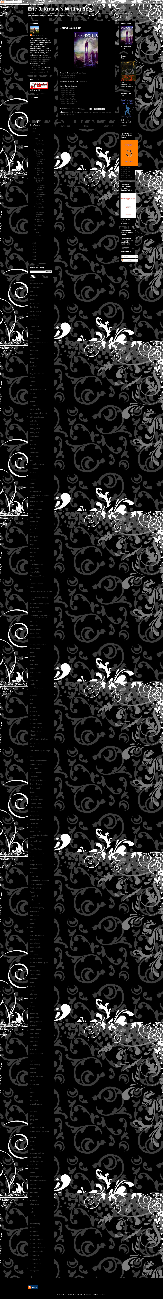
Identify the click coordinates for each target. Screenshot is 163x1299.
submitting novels (36, 688)
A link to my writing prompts (40, 60)
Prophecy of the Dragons (39, 603)
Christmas (33, 397)
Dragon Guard (35, 331)
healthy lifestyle (35, 672)
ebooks (32, 982)
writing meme (35, 1259)
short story (34, 350)
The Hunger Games (37, 884)
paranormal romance (91, 112)
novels (32, 560)
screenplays (34, 456)
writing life (33, 719)
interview (33, 541)
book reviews (35, 517)
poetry (32, 1092)
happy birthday (35, 1029)
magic (32, 544)
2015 (34, 129)
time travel (34, 425)
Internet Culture (36, 819)
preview (33, 323)
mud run (33, 552)
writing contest (35, 1243)
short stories (34, 315)
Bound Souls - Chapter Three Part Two (39, 162)
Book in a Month (36, 772)
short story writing (36, 1161)
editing (32, 986)
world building (35, 1224)
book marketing (36, 947)
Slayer (32, 872)
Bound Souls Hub (39, 208)
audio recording (36, 509)
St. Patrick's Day (36, 611)
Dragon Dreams (36, 784)
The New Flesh (35, 888)
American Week (36, 764)
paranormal (34, 452)
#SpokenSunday (36, 731)
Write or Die (34, 912)
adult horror (34, 915)
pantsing (33, 1072)
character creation (37, 959)
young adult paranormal (39, 342)
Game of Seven (36, 808)
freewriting (34, 1014)
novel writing (34, 338)
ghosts (32, 668)
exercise (33, 444)
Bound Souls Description (39, 221)
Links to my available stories (40, 58)
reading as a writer (37, 1127)
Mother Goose (35, 831)
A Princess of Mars (37, 576)
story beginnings (36, 1177)
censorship (34, 955)
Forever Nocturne (36, 800)
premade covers (36, 1104)
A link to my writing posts (39, 61)
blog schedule (35, 943)
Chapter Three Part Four (68, 103)
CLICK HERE (125, 244)
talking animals (35, 1188)
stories (32, 1173)
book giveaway (35, 629)
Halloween (34, 370)
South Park (34, 876)
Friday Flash (34, 327)
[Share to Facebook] (101, 109)
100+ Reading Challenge (39, 739)
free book (33, 366)
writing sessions (36, 727)
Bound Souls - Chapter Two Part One (39, 187)
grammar (33, 1025)
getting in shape (36, 1021)
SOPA (32, 861)
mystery (33, 1061)
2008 (34, 259)
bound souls (69, 112)
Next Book (38, 225)
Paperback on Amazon (67, 77)
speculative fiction (36, 284)
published (33, 1112)
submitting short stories (38, 1181)
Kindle (32, 588)
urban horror (34, 1204)
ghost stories (34, 529)
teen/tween (34, 1192)
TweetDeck (34, 896)
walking (32, 1212)
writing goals (34, 468)
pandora (33, 1069)
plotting (32, 393)
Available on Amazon (125, 172)
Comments (127, 260)
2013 (34, 243)
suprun (88, 1294)
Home (86, 126)
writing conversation (37, 1247)
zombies (33, 472)
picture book (34, 1084)
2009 (34, 256)
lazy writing (34, 680)
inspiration (34, 1045)
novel (81, 112)
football (32, 1010)
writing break (34, 1235)
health (32, 533)
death (32, 653)
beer (31, 931)
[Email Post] (90, 109)
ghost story (34, 664)
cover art (33, 525)
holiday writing (35, 409)
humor (32, 378)
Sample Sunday (36, 865)
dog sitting (34, 978)
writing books (35, 715)
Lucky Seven (34, 827)
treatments (34, 1200)
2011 (34, 249)
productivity (34, 1108)
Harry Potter (34, 815)
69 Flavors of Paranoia (38, 761)
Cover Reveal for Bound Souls (39, 214)
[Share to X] (99, 109)
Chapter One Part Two (67, 90)
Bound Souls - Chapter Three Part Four (39, 144)
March (37, 232)
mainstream (34, 548)
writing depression (37, 1251)
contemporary (35, 971)
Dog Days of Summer (38, 780)
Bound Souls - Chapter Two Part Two (39, 180)
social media (34, 1169)
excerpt (32, 990)
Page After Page (36, 849)
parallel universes (36, 1076)
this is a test (34, 1196)
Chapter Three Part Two (68, 99)
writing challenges (36, 1239)
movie (32, 1057)
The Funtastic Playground (39, 880)
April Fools (34, 768)
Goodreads (34, 812)
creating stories (35, 974)
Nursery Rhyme (36, 841)
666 (31, 757)
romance (102, 112)
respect (32, 1141)
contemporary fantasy (38, 645)
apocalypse (34, 625)
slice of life (34, 1165)
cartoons (33, 951)
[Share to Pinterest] (104, 109)
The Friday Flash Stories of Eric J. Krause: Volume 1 (40, 616)
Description (83, 82)
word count (34, 1220)
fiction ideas (34, 660)
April (36, 229)
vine (31, 1208)
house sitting (34, 1037)
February (38, 236)
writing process (35, 491)
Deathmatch (34, 776)
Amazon (33, 580)
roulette (33, 1149)
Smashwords (35, 607)
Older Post (108, 126)
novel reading (35, 1065)
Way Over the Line (37, 374)
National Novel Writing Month (41, 592)
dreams (33, 656)
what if (32, 1216)
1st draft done (35, 743)
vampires (33, 696)
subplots (33, 1184)
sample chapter (36, 311)
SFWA (32, 857)
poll (31, 1096)
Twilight (32, 900)
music (32, 556)
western (33, 707)
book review (34, 633)
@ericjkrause (35, 65)
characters (34, 521)
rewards (33, 1145)
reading (33, 684)
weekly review (35, 433)
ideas (32, 676)
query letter (34, 1120)
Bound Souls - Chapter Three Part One (39, 172)
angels (32, 923)
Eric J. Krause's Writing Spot (60, 8)
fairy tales (33, 994)
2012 (34, 246)
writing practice (35, 1263)
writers (32, 1228)
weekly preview (35, 429)
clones (32, 967)
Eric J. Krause (37, 35)
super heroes (35, 460)
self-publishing (35, 1157)
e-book (32, 401)
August (37, 135)
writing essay (35, 1255)
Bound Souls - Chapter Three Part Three (39, 153)
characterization (36, 637)
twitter (32, 488)
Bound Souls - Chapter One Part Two (40, 195)
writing (32, 346)
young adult (34, 568)
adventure (33, 621)
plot (31, 1088)
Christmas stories (36, 584)
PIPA (31, 845)
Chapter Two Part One (67, 92)
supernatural (70, 114)
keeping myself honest (38, 413)
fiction (32, 362)
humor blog (34, 1041)
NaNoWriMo (34, 437)
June (36, 138)
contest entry (35, 649)
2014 (34, 132)
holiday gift (34, 537)
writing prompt (35, 287)
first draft (33, 385)
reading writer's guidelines (40, 1131)
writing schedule (36, 723)
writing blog (34, 1231)
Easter (32, 792)
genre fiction (34, 1018)
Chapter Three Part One (68, 97)
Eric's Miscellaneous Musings (41, 69)
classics (33, 641)
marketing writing (36, 1053)
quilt (31, 1124)
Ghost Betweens (36, 319)
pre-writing (34, 1100)
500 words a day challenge (40, 751)
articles (32, 505)
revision (33, 480)
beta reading (34, 939)
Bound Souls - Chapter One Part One (40, 202)
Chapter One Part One (67, 88)
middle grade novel (37, 417)
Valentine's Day (35, 904)
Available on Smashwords (125, 168)
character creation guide (39, 963)
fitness (32, 1006)
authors (33, 927)
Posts (125, 256)
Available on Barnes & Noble (126, 176)
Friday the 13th (35, 804)
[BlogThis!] (97, 109)
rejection (33, 1137)
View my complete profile (39, 72)
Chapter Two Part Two (67, 95)
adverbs (33, 919)
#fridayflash (34, 295)
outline (32, 448)
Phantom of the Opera (38, 853)
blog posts (34, 513)
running (33, 484)
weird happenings (36, 564)
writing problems (36, 1267)
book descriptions (36, 476)
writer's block (35, 711)
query (32, 1116)
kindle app (34, 1049)
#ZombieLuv (34, 735)
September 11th (36, 868)
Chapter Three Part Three (68, 101)
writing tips (34, 405)
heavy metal (34, 1033)
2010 (34, 253)
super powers (35, 692)
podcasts (33, 421)
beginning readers (37, 935)
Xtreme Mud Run (36, 501)
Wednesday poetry (37, 908)
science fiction (35, 303)
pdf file (32, 1080)
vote (31, 700)
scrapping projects (37, 1153)
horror (76, 112)
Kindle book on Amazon (68, 75)
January (37, 239)
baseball (33, 440)
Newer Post (65, 126)
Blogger (102, 1294)
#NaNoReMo (35, 572)
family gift (33, 998)
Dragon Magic (35, 788)
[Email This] (95, 109)
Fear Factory (35, 796)
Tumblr (32, 892)
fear (31, 1002)
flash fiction (34, 307)
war (31, 704)
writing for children (37, 464)
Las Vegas (34, 823)
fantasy (32, 299)
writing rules (34, 1271)
